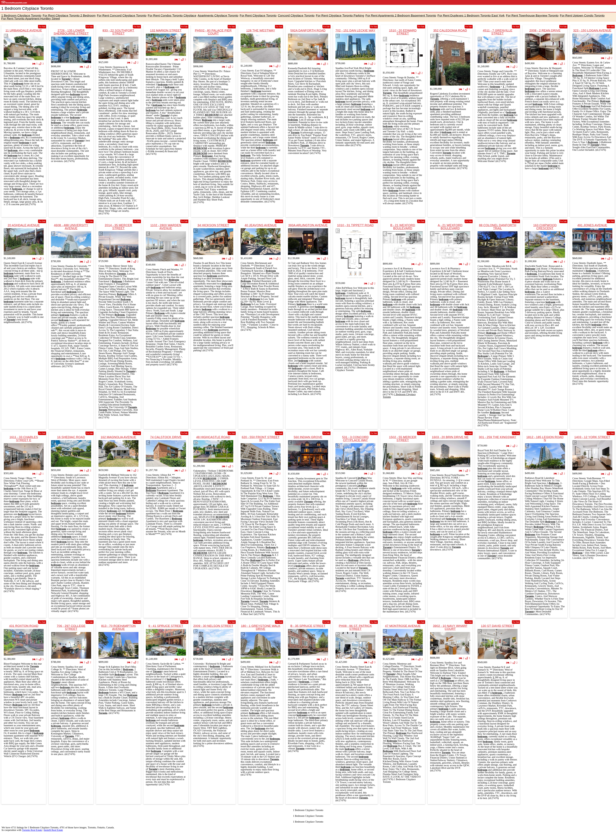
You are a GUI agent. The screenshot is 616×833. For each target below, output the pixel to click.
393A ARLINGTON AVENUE (308, 225)
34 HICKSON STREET (213, 225)
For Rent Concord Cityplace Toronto (121, 15)
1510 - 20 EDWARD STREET (403, 32)
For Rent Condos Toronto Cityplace (172, 15)
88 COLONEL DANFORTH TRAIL (497, 226)
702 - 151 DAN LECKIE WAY (355, 30)
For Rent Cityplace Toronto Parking (340, 15)
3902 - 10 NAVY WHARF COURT (450, 627)
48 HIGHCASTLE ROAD (213, 437)
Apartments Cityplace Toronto (218, 15)
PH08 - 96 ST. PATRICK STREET (355, 627)
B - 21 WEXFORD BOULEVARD (402, 226)
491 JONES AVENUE (592, 225)
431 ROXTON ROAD (23, 626)
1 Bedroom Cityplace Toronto (21, 15)
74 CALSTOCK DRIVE (166, 437)
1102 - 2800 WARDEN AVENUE (165, 226)
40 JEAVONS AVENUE (261, 225)
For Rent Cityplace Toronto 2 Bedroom (69, 15)
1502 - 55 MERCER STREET (402, 438)
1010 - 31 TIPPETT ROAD (355, 225)
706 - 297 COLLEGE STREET (71, 627)
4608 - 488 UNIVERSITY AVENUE (71, 226)
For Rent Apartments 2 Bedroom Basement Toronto (400, 15)
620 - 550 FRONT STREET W (261, 438)
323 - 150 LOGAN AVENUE (592, 30)
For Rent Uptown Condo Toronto (582, 15)
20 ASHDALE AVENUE (24, 225)
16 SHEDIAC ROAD (71, 437)
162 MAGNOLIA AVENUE (118, 437)
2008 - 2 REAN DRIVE (544, 30)
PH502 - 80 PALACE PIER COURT (213, 32)
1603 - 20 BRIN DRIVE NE (450, 437)
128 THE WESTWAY (260, 30)
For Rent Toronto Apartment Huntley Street (30, 18)
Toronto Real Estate (32, 830)
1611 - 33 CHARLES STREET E (23, 438)
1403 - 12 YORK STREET (592, 437)
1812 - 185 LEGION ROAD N (545, 438)
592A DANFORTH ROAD (307, 30)
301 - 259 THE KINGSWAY (497, 437)
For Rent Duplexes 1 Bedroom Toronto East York (471, 15)
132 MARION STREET (166, 30)
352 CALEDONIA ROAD (450, 30)
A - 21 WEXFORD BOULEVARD (450, 226)
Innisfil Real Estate (53, 830)
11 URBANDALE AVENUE (23, 30)
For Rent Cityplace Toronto (258, 15)
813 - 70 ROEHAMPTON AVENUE (118, 627)
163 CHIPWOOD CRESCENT (545, 226)
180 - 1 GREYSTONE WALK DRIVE (260, 627)
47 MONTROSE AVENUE (403, 626)
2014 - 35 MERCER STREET (118, 226)
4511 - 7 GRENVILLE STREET (497, 32)
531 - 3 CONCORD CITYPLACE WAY (355, 438)
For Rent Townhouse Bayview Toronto (532, 15)
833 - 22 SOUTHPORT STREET (118, 32)
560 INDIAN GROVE (308, 437)
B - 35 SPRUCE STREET (307, 626)
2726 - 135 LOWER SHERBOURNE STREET (71, 32)
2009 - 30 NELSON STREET (213, 626)
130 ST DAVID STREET (497, 626)
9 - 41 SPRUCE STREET (165, 626)
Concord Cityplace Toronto (296, 15)
